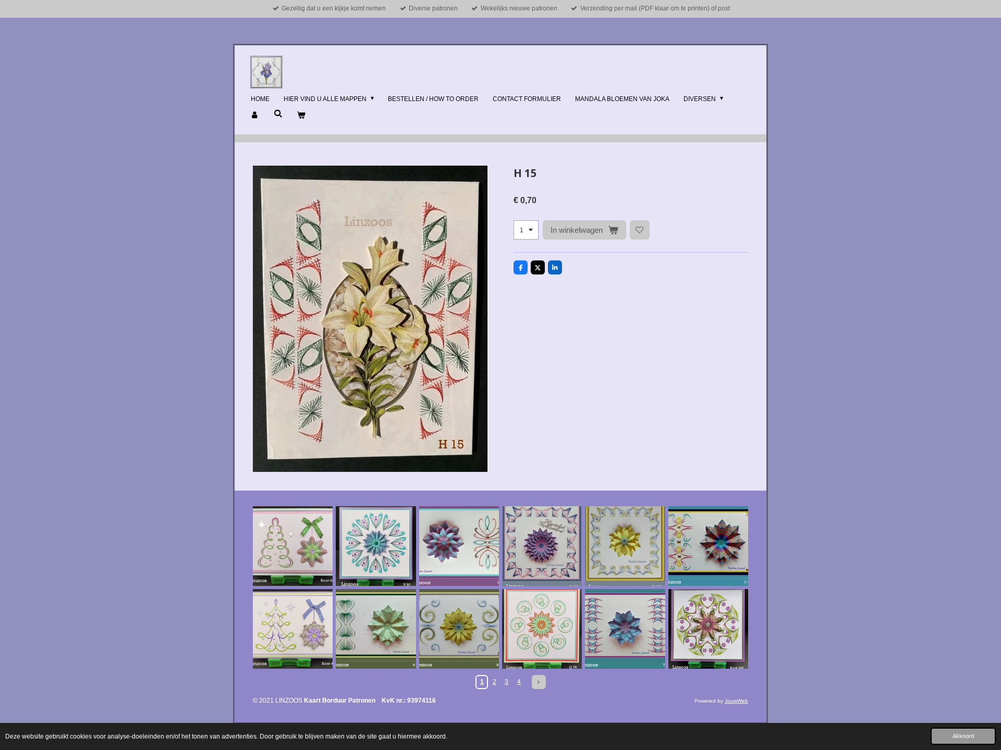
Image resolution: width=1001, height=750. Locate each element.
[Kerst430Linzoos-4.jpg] (292, 629)
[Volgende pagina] (539, 682)
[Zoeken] (278, 113)
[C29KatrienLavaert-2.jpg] (459, 546)
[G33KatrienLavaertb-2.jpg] (708, 546)
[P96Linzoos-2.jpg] (375, 546)
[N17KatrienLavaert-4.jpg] (459, 629)
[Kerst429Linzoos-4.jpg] (292, 546)
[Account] (255, 115)
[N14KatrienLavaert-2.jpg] (375, 629)
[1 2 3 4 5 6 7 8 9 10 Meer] (526, 230)
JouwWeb (736, 701)
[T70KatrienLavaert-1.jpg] (624, 629)
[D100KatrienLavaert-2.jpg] (624, 546)
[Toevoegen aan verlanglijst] (640, 230)
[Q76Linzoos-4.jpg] (541, 629)
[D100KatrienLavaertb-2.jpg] (541, 546)
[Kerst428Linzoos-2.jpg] (708, 629)
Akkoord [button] (963, 736)
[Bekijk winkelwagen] (301, 115)
